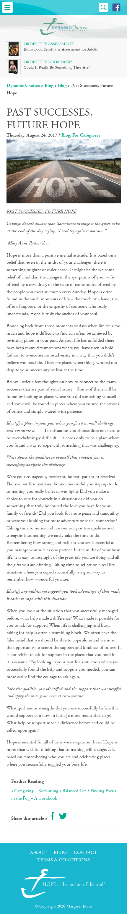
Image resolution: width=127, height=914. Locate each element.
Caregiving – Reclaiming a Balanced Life (50, 791)
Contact (85, 853)
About (38, 853)
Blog (49, 85)
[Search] (103, 7)
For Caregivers (86, 135)
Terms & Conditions (63, 860)
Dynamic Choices (23, 85)
